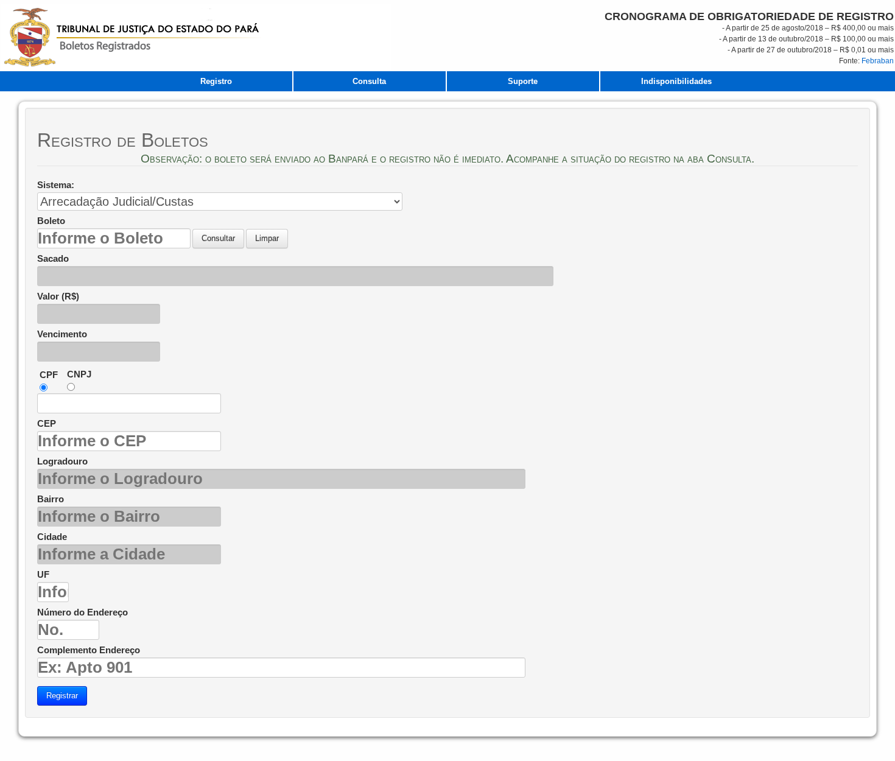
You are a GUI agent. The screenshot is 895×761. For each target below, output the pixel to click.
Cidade (52, 537)
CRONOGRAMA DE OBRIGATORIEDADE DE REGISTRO (749, 16)
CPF (49, 375)
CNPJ (79, 374)
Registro (216, 81)
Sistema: (55, 185)
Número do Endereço (82, 612)
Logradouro (62, 461)
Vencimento (62, 334)
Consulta (369, 81)
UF (43, 574)
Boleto (51, 221)
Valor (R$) (58, 296)
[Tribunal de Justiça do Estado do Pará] (196, 37)
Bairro (50, 499)
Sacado (53, 258)
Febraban (878, 61)
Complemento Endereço (88, 650)
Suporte (523, 81)
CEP (46, 423)
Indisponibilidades (676, 81)
